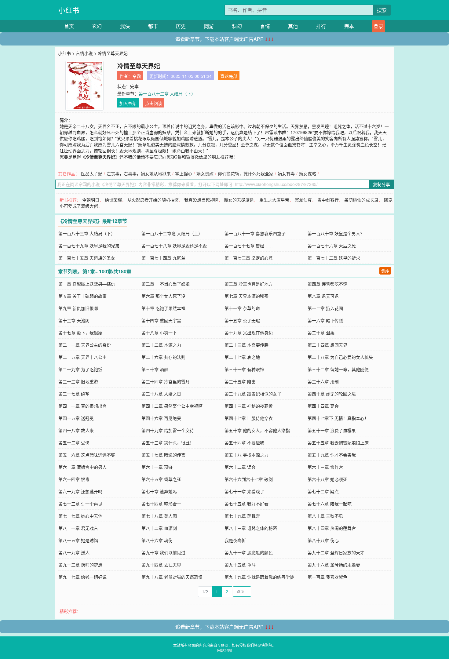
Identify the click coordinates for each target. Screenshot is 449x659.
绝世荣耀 (113, 200)
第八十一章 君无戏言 (78, 528)
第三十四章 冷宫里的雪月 (165, 381)
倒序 (385, 271)
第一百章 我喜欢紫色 (327, 577)
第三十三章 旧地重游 (78, 381)
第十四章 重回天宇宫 (161, 320)
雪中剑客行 (328, 200)
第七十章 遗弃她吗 (159, 491)
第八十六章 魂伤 (157, 540)
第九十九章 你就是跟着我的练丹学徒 (259, 577)
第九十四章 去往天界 (161, 565)
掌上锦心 (183, 173)
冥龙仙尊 (303, 200)
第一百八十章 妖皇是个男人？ (336, 233)
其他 (293, 26)
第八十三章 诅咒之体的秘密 (250, 528)
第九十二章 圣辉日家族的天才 (336, 552)
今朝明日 (90, 200)
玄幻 (97, 26)
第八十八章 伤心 (323, 540)
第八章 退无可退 (323, 296)
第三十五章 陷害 (240, 381)
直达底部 (228, 76)
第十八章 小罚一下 (159, 333)
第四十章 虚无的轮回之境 (332, 394)
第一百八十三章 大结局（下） (167, 93)
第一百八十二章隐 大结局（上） (172, 233)
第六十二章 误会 (240, 467)
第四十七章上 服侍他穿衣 (248, 418)
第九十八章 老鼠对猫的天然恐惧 (172, 577)
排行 (321, 26)
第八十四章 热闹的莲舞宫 (332, 528)
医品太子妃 (91, 173)
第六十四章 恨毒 (73, 479)
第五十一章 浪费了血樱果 (332, 430)
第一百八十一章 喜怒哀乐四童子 (255, 233)
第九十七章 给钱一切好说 (82, 577)
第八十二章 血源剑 (159, 528)
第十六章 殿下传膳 (325, 320)
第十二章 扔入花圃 (325, 308)
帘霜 (136, 76)
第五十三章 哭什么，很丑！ (167, 442)
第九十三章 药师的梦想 (80, 565)
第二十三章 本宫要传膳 (246, 345)
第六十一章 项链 (157, 467)
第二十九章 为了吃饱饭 (80, 369)
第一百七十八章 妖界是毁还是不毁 (174, 245)
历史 (181, 26)
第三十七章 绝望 (73, 394)
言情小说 (84, 53)
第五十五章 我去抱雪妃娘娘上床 (338, 442)
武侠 (125, 26)
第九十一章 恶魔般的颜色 (248, 552)
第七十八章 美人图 (159, 516)
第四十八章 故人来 (76, 430)
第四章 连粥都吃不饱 (327, 284)
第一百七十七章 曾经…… (248, 245)
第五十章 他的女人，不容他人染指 (257, 430)
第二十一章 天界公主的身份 (84, 345)
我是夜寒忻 (235, 540)
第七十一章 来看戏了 (244, 491)
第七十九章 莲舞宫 (242, 516)
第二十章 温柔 (321, 333)
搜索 (382, 9)
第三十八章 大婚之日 (161, 394)
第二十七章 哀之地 (242, 357)
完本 (349, 26)
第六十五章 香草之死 (161, 479)
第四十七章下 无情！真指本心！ (338, 418)
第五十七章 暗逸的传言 (163, 455)
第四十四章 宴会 (323, 406)
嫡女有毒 (286, 173)
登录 (378, 26)
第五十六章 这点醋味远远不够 (86, 455)
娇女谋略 (307, 173)
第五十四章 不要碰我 (244, 442)
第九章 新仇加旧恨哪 (78, 308)
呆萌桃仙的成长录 (361, 200)
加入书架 (128, 103)
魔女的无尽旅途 (239, 200)
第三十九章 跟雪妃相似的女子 (252, 394)
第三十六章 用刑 (323, 381)
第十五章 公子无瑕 (242, 320)
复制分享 (381, 184)
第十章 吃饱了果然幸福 (163, 308)
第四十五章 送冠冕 (76, 418)
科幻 (237, 26)
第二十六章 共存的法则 (163, 357)
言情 (265, 26)
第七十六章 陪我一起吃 (330, 504)
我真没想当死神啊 (201, 200)
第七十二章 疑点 (323, 491)
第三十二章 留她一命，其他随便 (338, 369)
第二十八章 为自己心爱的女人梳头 (340, 357)
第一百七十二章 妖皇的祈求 (334, 258)
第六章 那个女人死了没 (163, 296)
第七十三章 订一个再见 (80, 504)
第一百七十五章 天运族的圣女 (86, 258)
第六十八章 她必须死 (327, 479)
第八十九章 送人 (73, 552)
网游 (209, 26)
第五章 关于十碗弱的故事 (82, 296)
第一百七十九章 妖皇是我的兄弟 (88, 245)
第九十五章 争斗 (240, 565)
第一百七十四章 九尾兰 (163, 258)
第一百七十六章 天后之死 (332, 245)
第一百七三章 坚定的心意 (248, 258)
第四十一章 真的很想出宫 (82, 406)
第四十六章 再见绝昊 (161, 418)
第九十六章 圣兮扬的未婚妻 (334, 565)
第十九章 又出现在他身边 (248, 333)
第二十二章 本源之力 (161, 345)
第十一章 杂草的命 (242, 308)
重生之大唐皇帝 (274, 200)
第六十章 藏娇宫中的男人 (82, 467)
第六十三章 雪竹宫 (325, 467)
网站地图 (224, 650)
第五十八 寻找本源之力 (246, 455)
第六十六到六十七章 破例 (248, 479)
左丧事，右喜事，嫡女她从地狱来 (139, 173)
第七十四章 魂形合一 (161, 504)
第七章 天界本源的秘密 (246, 296)
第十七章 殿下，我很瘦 (80, 333)
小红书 (68, 10)
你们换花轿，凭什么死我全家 (245, 173)
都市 (153, 26)
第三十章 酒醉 (154, 369)
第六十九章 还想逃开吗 (80, 491)
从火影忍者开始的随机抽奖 (153, 200)
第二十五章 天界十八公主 (82, 357)
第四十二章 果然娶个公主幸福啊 (172, 406)
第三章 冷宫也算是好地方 (248, 284)
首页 (69, 26)
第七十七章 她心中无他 (80, 516)
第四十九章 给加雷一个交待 (167, 430)
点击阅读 (153, 103)
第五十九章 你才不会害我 (332, 455)
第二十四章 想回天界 (327, 345)
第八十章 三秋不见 (325, 516)
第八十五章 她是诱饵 (78, 540)
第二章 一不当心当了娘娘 (165, 284)
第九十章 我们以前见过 (163, 552)
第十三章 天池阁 (73, 320)
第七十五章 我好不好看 (246, 504)
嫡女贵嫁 (205, 173)
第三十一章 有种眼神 (244, 369)
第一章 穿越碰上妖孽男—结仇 (86, 284)
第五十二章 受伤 (73, 442)
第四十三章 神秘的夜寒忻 (248, 406)
